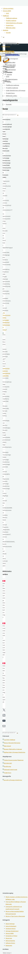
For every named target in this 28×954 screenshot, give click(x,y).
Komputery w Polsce (11, 936)
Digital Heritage (7, 51)
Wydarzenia (9, 945)
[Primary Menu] (0, 58)
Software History (10, 943)
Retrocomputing (10, 940)
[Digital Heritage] (5, 46)
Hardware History (11, 928)
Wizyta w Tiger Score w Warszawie (15, 916)
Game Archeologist (11, 926)
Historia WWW (10, 933)
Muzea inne (9, 938)
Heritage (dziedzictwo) (12, 931)
